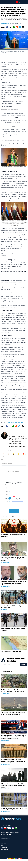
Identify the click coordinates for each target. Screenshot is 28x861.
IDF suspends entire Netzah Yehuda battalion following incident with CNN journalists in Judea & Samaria (14, 785)
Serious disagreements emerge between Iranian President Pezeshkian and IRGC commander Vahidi (13, 583)
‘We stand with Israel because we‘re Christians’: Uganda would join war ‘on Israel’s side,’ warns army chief (13, 559)
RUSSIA (13, 422)
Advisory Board (4, 841)
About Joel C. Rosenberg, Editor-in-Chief (10, 832)
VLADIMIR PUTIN (19, 422)
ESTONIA (8, 422)
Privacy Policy (4, 849)
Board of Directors (5, 838)
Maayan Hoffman (5, 632)
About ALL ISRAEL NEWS (6, 834)
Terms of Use (4, 847)
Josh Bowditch (4, 653)
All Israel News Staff (5, 562)
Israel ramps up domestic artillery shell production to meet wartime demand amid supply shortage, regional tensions (13, 761)
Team (2, 836)
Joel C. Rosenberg (5, 23)
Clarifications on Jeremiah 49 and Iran (11, 651)
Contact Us (3, 851)
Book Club (3, 843)
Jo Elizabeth (4, 609)
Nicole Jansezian (5, 538)
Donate (2, 845)
